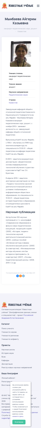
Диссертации (7, 364)
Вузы (4, 357)
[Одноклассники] (20, 276)
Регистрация (7, 381)
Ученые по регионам (10, 335)
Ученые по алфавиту (10, 339)
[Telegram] (23, 276)
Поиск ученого (8, 328)
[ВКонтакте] (17, 276)
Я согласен (19, 422)
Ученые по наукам (9, 332)
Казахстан (13, 103)
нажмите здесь (17, 416)
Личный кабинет (8, 378)
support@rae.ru (8, 418)
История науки (8, 353)
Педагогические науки (18, 95)
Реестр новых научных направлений (17, 367)
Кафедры (5, 360)
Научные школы (8, 349)
